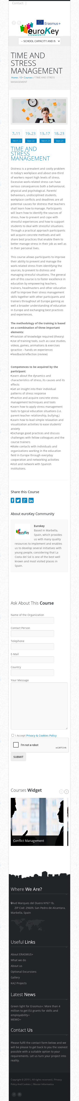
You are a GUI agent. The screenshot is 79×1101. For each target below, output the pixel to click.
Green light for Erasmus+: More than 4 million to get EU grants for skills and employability (35, 1010)
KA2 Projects (19, 983)
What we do (18, 960)
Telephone (17, 641)
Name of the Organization (27, 615)
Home (14, 77)
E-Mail (15, 654)
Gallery (15, 977)
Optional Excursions (23, 971)
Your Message (20, 680)
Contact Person (20, 628)
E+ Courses (27, 77)
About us (16, 966)
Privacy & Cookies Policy (41, 735)
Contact (17, 3)
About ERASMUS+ (22, 954)
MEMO (15, 1019)
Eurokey (39, 526)
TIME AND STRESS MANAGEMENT (30, 153)
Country (16, 667)
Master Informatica (43, 1084)
